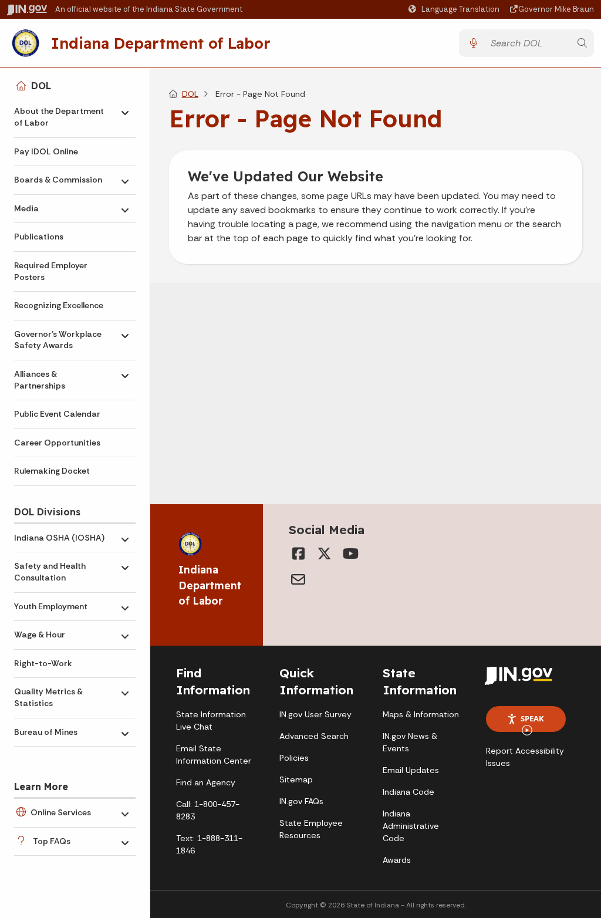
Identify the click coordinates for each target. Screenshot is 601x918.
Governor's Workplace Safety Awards (58, 340)
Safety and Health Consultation (50, 572)
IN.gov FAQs (301, 801)
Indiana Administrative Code (411, 825)
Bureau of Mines (45, 732)
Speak (532, 718)
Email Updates (411, 770)
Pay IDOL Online (46, 151)
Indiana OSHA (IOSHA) (59, 537)
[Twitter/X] (324, 553)
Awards (397, 860)
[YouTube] (349, 553)
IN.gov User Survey (315, 714)
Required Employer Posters (50, 271)
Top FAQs (51, 841)
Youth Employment (50, 606)
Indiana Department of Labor (161, 42)
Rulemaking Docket (52, 470)
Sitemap (296, 779)
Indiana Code (408, 792)
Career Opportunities (57, 442)
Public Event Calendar (57, 414)
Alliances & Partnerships (39, 380)
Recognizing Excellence (58, 305)
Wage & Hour (39, 634)
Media (26, 208)
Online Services (61, 812)
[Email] (298, 579)
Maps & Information (421, 714)
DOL (41, 86)
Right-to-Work (43, 663)
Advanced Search (314, 736)
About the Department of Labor (59, 117)
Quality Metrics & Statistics (48, 697)
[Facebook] (298, 553)
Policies (294, 757)
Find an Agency (205, 782)
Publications (38, 236)
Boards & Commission (58, 179)
